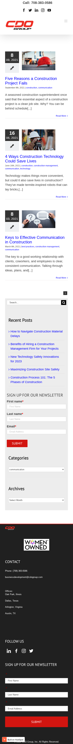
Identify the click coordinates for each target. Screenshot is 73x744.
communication (45, 88)
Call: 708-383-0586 (36, 3)
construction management (46, 165)
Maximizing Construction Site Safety (35, 369)
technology (25, 168)
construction (31, 88)
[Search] (63, 302)
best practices (28, 246)
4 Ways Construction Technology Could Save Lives (34, 158)
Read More (61, 116)
